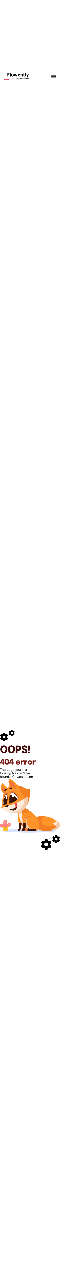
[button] (53, 76)
